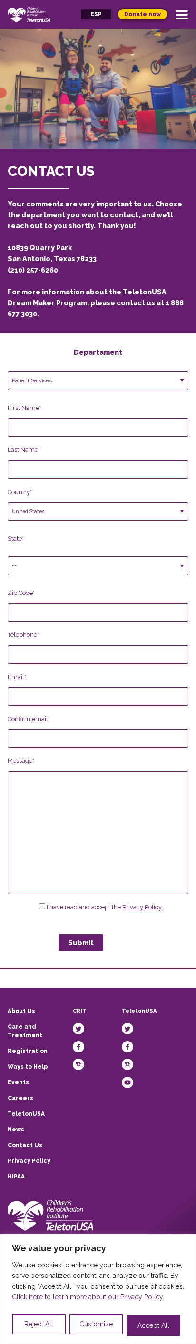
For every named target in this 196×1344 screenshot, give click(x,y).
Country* (20, 492)
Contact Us (25, 1145)
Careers (20, 1098)
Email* (17, 677)
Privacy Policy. (142, 907)
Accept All (153, 1325)
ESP (96, 14)
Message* (21, 760)
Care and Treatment (25, 1031)
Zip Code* (21, 592)
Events (18, 1082)
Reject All (38, 1324)
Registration (28, 1051)
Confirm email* (29, 718)
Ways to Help (28, 1066)
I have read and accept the (104, 907)
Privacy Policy (29, 1161)
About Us (21, 1011)
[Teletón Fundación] (50, 1214)
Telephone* (23, 634)
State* (16, 538)
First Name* (24, 407)
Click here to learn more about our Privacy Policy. (88, 1297)
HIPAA (16, 1176)
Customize (96, 1324)
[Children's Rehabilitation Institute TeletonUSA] (29, 14)
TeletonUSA (26, 1113)
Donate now (142, 14)
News (16, 1129)
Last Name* (24, 449)
